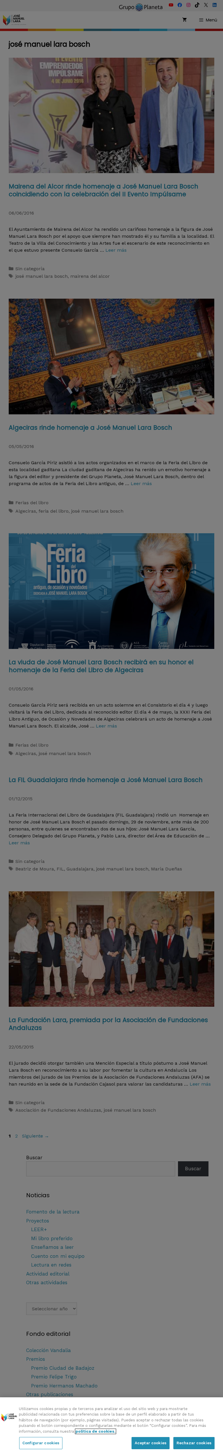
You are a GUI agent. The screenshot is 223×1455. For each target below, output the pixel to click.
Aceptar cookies (150, 1443)
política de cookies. (95, 1431)
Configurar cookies (40, 1443)
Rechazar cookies (194, 1443)
